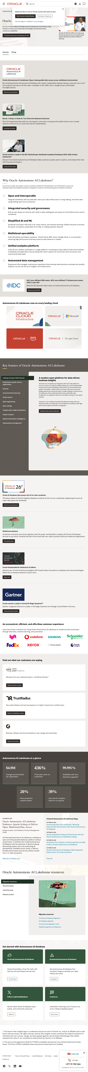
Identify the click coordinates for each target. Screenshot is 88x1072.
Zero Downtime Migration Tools (49, 924)
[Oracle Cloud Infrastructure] (24, 316)
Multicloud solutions (10, 531)
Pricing (13, 52)
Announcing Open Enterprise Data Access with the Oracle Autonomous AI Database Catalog (65, 835)
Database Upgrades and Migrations (50, 927)
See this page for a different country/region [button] (29, 21)
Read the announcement (11, 92)
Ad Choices (48, 1056)
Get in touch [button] (54, 1014)
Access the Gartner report (11, 611)
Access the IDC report (10, 166)
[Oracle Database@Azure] (63, 316)
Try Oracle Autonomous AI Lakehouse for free (16, 35)
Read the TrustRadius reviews (16, 713)
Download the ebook (9, 128)
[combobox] (48, 3)
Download (54, 979)
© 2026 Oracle (7, 1056)
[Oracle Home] (14, 3)
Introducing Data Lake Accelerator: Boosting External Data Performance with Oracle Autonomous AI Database (66, 826)
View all (49, 858)
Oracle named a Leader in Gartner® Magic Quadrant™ (23, 603)
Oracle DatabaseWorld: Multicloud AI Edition (19, 567)
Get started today (9, 541)
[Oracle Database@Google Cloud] (63, 338)
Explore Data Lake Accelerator (49, 411)
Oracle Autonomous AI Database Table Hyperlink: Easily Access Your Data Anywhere (65, 851)
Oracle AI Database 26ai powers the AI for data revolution (24, 495)
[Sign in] (80, 4)
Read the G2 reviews (13, 741)
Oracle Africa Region (9, 11)
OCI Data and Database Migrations (49, 918)
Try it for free (12, 979)
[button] (4, 4)
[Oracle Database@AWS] (24, 338)
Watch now (7, 577)
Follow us (11, 1014)
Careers (56, 1056)
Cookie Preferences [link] (37, 1056)
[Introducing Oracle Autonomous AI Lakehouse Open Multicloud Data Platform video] (72, 24)
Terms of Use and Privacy (22, 1056)
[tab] (17, 378)
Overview (6, 52)
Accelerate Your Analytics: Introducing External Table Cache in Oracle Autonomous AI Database (66, 843)
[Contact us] (84, 4)
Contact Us (6, 1059)
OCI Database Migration (46, 921)
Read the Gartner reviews (14, 685)
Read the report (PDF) (34, 290)
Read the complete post (11, 858)
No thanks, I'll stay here (44, 16)
